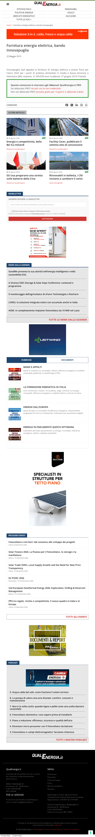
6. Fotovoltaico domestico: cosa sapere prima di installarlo (41, 714)
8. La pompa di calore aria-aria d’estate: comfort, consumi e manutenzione (41, 699)
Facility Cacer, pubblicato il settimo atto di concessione (66, 143)
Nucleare (71, 16)
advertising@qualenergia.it (23, 802)
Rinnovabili (52, 777)
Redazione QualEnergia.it (16, 149)
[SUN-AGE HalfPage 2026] (47, 489)
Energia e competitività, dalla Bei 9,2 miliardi (24, 143)
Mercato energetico (55, 786)
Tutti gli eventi (76, 616)
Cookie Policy (57, 829)
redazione (58, 825)
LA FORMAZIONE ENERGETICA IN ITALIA (44, 387)
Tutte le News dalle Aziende (68, 319)
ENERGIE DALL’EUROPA (35, 407)
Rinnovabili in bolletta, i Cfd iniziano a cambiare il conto (66, 177)
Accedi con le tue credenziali (46, 88)
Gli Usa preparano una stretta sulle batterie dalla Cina (25, 177)
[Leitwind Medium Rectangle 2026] (47, 339)
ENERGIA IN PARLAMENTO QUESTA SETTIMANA (48, 427)
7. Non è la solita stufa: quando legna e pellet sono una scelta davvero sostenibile (47, 707)
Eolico (50, 783)
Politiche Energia (54, 780)
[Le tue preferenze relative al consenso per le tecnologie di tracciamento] (90, 832)
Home (9, 25)
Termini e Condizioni (71, 829)
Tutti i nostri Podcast (71, 739)
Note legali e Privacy (42, 829)
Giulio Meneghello (56, 183)
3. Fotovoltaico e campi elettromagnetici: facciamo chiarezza (42, 732)
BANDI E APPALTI (32, 367)
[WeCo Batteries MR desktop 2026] (47, 242)
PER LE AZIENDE (15, 794)
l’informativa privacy (37, 214)
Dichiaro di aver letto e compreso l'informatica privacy (31, 211)
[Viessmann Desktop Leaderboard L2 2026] (47, 34)
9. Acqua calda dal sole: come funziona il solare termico (39, 692)
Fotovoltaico (52, 774)
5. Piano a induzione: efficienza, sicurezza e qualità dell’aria (41, 720)
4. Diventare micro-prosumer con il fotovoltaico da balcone (41, 726)
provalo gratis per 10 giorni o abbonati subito (59, 91)
